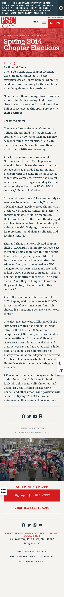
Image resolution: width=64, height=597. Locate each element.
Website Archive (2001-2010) (31, 552)
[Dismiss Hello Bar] (61, 8)
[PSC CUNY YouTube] (40, 525)
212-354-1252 (32, 543)
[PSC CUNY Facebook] (23, 525)
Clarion (19, 35)
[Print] (40, 416)
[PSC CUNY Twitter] (29, 525)
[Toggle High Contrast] (60, 362)
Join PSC (55, 23)
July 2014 (42, 35)
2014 (30, 35)
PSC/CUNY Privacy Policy (32, 561)
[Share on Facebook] (23, 416)
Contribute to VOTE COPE (32, 507)
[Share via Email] (35, 416)
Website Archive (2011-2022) (24, 556)
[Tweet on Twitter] (29, 416)
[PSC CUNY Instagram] (35, 525)
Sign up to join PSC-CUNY (32, 495)
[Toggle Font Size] (60, 371)
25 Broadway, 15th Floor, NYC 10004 (32, 539)
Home (7, 35)
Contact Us (47, 556)
